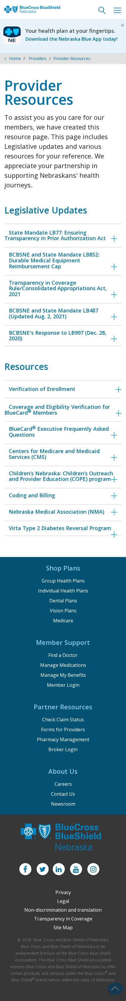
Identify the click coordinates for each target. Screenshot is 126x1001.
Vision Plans (63, 610)
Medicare (63, 620)
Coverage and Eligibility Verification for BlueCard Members (57, 409)
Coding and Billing (32, 495)
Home (15, 58)
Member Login (63, 685)
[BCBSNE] (32, 13)
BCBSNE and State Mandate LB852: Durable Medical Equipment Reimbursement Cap (54, 260)
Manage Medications (63, 665)
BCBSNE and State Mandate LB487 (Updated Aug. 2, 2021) (53, 313)
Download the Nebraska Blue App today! (71, 39)
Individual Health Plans (63, 590)
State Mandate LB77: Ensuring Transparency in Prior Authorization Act (55, 235)
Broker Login (63, 749)
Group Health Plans (63, 581)
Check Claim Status (63, 719)
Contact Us (63, 794)
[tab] (63, 260)
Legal (63, 901)
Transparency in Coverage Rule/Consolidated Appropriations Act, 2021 (58, 288)
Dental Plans (63, 600)
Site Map (63, 927)
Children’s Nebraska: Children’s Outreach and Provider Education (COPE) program (61, 476)
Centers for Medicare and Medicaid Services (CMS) (54, 453)
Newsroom (63, 804)
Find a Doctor (63, 655)
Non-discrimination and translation (63, 910)
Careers (63, 784)
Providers (38, 58)
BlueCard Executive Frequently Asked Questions (59, 431)
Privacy (63, 892)
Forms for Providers (63, 729)
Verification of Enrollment (42, 388)
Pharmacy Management (63, 739)
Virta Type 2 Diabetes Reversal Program (60, 528)
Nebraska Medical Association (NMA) (56, 511)
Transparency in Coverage (63, 919)
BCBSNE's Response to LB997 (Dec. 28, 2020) (57, 335)
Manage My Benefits (63, 675)
